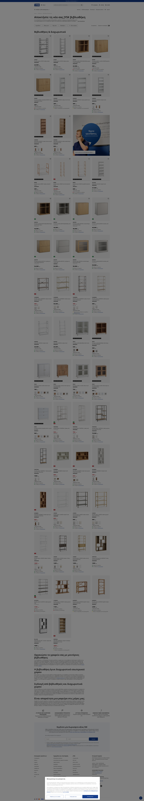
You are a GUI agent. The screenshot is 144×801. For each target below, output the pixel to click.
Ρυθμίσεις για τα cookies (55, 796)
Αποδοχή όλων (90, 796)
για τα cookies (66, 792)
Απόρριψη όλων (73, 796)
